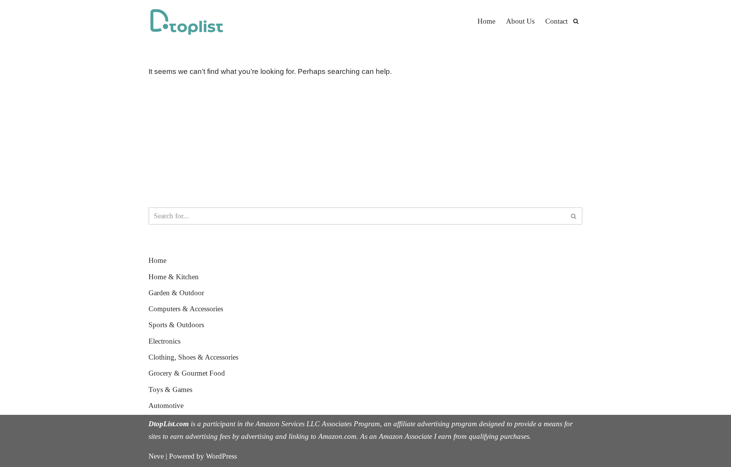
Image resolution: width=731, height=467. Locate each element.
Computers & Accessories (185, 309)
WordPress (221, 456)
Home (486, 21)
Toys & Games (170, 389)
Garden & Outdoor (176, 293)
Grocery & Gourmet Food (186, 373)
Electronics (164, 341)
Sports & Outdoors (176, 325)
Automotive (166, 405)
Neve (156, 456)
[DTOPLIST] (186, 21)
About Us (520, 21)
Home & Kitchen (173, 277)
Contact (556, 21)
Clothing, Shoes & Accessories (193, 357)
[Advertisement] (365, 142)
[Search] (576, 21)
